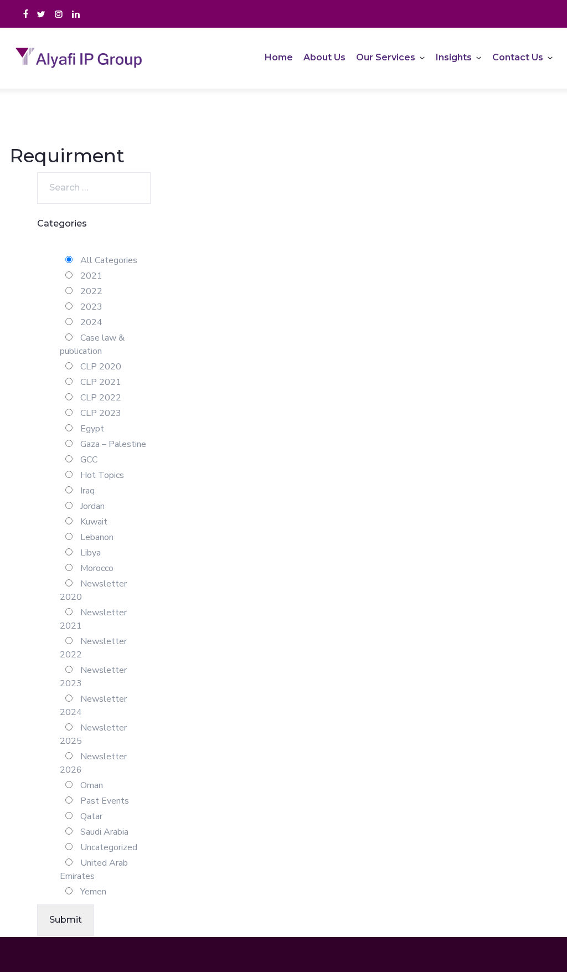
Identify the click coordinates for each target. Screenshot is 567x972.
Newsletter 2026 (93, 763)
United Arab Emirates (94, 869)
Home (279, 57)
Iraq (86, 491)
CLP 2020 (99, 367)
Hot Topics (101, 475)
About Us (324, 57)
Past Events (103, 801)
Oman (90, 785)
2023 (90, 307)
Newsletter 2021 (93, 619)
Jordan (91, 506)
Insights (454, 57)
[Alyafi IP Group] (84, 58)
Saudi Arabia (103, 832)
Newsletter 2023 (93, 677)
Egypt (91, 429)
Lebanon (96, 537)
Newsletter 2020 (93, 590)
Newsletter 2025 (93, 734)
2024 (90, 322)
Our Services (385, 57)
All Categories (107, 260)
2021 (90, 276)
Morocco (96, 568)
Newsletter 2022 (93, 648)
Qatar (90, 816)
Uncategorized (107, 847)
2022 (90, 291)
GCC (87, 460)
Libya (89, 553)
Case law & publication (92, 344)
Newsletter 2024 (93, 705)
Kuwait (92, 522)
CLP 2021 (99, 382)
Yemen (92, 892)
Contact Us (517, 57)
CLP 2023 (99, 413)
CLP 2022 (99, 398)
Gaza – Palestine (112, 444)
